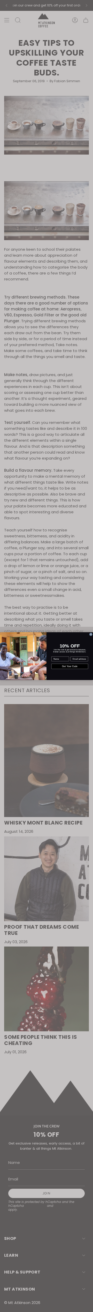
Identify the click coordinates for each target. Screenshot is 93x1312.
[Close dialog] (91, 634)
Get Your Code (70, 666)
